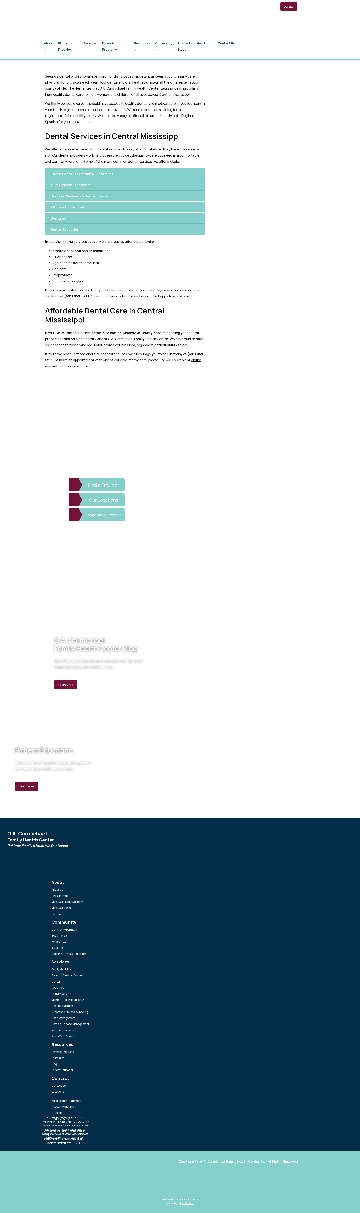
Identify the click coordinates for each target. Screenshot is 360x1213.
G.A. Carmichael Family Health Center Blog (95, 644)
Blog (54, 1064)
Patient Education (44, 750)
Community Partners (64, 929)
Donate (289, 6)
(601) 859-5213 (59, 6)
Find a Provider (61, 896)
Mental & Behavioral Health (68, 1000)
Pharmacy (58, 1057)
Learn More (65, 685)
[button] (125, 173)
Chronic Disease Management (70, 1024)
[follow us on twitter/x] (84, 6)
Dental (56, 981)
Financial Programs (63, 1051)
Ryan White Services (64, 1036)
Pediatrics (58, 987)
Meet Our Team (61, 908)
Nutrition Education (64, 1030)
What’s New (59, 941)
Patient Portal (214, 6)
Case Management (63, 1018)
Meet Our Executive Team (68, 902)
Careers (57, 914)
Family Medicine (61, 969)
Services (90, 43)
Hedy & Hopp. (187, 1203)
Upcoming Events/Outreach (69, 954)
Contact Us (226, 43)
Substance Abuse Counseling (70, 1012)
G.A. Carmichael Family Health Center (138, 338)
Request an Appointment (251, 6)
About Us (57, 889)
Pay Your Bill (185, 6)
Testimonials (60, 935)
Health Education (62, 1006)
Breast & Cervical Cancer (67, 975)
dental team (85, 88)
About (48, 43)
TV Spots (57, 948)
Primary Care (59, 993)
